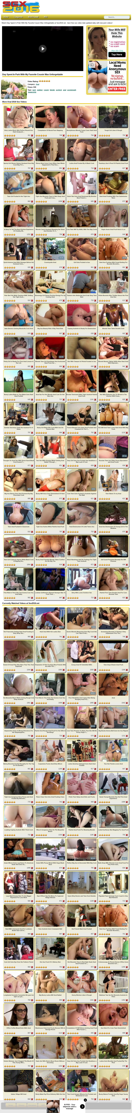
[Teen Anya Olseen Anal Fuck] (113, 641)
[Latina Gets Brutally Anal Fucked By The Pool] (113, 1037)
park (34, 90)
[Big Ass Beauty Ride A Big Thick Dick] (50, 305)
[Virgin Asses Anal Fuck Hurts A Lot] (113, 205)
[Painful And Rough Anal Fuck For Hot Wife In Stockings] (50, 707)
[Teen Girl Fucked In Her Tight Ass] (19, 172)
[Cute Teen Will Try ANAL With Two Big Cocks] (82, 205)
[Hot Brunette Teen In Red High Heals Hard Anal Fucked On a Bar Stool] (82, 938)
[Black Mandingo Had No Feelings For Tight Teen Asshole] (82, 536)
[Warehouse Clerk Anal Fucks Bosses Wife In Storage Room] (50, 1004)
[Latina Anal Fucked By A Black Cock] (82, 139)
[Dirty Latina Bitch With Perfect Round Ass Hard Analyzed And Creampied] (19, 106)
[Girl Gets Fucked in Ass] (82, 238)
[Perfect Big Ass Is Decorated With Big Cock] (82, 839)
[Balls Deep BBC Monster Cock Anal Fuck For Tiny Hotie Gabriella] (113, 839)
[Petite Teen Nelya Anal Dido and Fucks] (82, 773)
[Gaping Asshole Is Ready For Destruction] (82, 305)
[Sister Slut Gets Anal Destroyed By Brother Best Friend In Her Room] (82, 172)
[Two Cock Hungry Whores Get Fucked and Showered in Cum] (82, 1070)
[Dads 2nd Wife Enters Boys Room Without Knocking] (50, 1037)
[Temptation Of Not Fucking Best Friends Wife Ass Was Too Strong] (50, 641)
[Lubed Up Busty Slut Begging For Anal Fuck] (113, 806)
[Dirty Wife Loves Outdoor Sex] (82, 569)
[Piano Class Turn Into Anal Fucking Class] (50, 773)
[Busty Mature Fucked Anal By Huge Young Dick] (113, 1070)
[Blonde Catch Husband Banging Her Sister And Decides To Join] (50, 205)
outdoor (40, 90)
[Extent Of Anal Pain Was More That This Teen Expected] (19, 641)
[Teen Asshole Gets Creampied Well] (50, 905)
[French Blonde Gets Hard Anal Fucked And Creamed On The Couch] (82, 404)
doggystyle (32, 92)
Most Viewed (33, 17)
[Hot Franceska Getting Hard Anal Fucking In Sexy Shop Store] (19, 608)
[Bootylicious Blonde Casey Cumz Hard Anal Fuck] (82, 106)
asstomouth (71, 90)
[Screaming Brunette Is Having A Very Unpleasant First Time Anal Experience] (113, 608)
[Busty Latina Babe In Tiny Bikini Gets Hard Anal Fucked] (19, 371)
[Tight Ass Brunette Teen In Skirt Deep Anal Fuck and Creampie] (50, 172)
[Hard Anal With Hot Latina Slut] (50, 608)
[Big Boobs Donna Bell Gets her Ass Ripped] (113, 707)
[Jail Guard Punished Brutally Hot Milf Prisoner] (113, 536)
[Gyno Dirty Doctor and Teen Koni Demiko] (82, 872)
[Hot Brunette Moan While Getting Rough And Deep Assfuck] (19, 674)
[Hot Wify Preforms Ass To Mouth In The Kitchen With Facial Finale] (113, 371)
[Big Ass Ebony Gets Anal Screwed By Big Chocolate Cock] (19, 470)
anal (64, 90)
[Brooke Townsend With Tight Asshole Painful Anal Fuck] (82, 371)
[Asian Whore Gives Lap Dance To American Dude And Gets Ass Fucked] (19, 839)
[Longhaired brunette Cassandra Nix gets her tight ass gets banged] (19, 971)
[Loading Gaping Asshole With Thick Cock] (19, 806)
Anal (37, 84)
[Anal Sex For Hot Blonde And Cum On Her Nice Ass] (50, 371)
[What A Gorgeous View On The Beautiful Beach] (50, 806)
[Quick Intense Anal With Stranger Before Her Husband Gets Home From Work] (19, 238)
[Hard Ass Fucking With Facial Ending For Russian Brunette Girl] (113, 238)
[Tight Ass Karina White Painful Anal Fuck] (50, 503)
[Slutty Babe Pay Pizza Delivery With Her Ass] (50, 1070)
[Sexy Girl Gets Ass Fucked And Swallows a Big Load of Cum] (82, 437)
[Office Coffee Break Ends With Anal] (19, 1004)
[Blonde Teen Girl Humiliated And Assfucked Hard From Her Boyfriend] (50, 338)
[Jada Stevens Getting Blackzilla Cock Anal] (19, 305)
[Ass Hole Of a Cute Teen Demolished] (113, 1004)
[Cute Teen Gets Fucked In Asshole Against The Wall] (82, 470)
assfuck (59, 90)
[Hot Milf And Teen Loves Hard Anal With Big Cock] (113, 404)
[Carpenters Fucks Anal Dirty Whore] (50, 740)
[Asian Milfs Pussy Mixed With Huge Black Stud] (50, 839)
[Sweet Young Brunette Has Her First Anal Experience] (113, 773)
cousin (46, 90)
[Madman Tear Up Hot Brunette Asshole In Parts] (113, 971)
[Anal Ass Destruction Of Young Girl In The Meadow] (113, 503)
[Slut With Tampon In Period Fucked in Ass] (82, 338)
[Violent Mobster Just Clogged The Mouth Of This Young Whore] (19, 1037)
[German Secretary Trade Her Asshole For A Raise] (19, 404)
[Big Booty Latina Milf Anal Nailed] (50, 971)
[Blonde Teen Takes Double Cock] (113, 305)
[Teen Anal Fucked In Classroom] (19, 503)
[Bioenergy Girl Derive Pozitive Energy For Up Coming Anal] (50, 271)
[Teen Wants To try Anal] (113, 470)
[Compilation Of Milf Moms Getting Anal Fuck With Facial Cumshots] (82, 1004)
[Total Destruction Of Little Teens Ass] (82, 503)
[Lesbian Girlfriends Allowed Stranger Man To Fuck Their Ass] (50, 569)
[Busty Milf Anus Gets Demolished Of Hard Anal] (50, 470)
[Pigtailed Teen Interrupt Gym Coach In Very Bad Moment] (113, 872)
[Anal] (113, 674)
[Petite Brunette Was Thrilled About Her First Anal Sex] (113, 271)
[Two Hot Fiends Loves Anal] (113, 740)
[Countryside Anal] (50, 238)
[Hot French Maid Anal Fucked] (82, 905)
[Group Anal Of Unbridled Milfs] (82, 641)
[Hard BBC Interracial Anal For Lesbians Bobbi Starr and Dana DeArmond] (19, 905)
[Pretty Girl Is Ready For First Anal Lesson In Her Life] (19, 338)
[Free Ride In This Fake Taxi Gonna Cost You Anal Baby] (19, 569)
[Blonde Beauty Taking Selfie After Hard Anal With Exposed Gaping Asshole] (113, 338)
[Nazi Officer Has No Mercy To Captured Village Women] (50, 872)
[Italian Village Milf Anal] (19, 1070)
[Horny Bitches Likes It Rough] (82, 971)
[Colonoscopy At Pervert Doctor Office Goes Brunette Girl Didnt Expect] (113, 938)
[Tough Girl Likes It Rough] (113, 106)
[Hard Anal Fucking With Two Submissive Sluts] (113, 172)
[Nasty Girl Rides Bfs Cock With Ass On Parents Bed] (50, 404)
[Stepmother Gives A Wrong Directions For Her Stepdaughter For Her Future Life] (19, 707)
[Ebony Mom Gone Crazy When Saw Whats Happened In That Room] (50, 139)
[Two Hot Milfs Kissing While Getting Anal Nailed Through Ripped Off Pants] (50, 437)
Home (6, 17)
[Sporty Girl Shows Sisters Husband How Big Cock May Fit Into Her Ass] (19, 139)
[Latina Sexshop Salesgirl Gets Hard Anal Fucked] (82, 740)
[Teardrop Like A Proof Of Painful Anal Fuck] (113, 139)
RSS (45, 17)
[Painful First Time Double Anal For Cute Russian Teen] (113, 569)
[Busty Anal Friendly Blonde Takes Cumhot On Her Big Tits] (50, 536)
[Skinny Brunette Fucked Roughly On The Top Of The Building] (19, 740)
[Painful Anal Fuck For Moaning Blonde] (82, 806)
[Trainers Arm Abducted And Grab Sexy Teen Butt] (82, 271)
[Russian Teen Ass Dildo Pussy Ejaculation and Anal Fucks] (113, 437)
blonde (52, 90)
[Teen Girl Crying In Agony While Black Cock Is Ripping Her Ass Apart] (19, 536)
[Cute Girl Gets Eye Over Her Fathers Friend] (19, 938)
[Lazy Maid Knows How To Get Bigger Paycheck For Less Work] (19, 872)
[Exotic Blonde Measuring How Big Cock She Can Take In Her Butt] (82, 608)
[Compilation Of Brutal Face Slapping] (50, 106)
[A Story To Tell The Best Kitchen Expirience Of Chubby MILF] (19, 205)
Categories (18, 17)
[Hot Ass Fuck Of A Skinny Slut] (50, 938)
